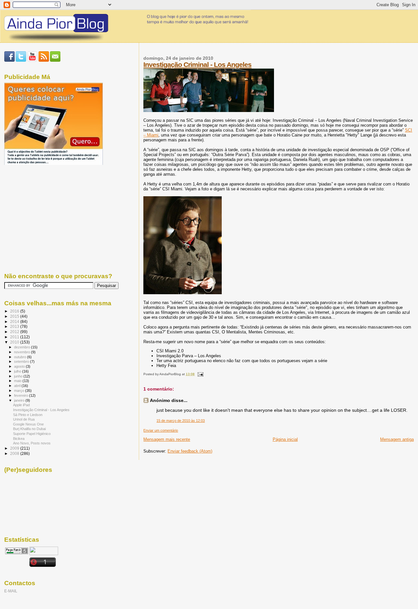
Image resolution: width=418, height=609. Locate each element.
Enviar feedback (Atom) (190, 451)
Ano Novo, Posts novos (32, 443)
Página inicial (285, 439)
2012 (15, 331)
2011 (15, 337)
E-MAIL (10, 591)
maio (18, 381)
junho (19, 376)
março (19, 391)
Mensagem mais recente (166, 439)
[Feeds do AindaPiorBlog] (44, 60)
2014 (15, 321)
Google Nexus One (28, 424)
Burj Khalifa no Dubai (29, 429)
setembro (22, 361)
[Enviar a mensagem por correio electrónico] (199, 374)
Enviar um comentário (160, 430)
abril (18, 386)
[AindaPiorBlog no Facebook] (9, 60)
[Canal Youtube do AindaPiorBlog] (32, 60)
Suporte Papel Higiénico (32, 434)
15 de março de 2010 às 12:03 (180, 421)
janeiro (19, 400)
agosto (20, 366)
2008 (15, 453)
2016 (15, 311)
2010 (15, 342)
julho (18, 371)
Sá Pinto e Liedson (27, 415)
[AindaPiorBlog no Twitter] (21, 60)
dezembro (22, 347)
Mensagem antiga (397, 439)
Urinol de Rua (24, 419)
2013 (15, 326)
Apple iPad (21, 405)
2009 (15, 448)
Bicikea (18, 439)
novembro (22, 352)
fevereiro (21, 395)
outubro (20, 357)
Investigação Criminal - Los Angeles (197, 64)
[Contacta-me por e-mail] (55, 60)
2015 (15, 316)
